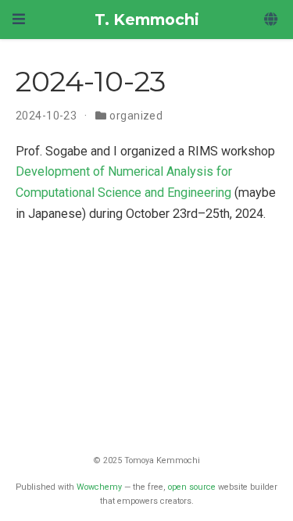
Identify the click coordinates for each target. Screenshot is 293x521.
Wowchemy (99, 487)
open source (192, 487)
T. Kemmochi (147, 19)
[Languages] (272, 20)
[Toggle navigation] (19, 19)
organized (136, 115)
